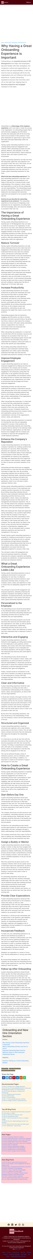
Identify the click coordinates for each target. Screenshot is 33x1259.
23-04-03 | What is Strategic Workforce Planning (14, 1151)
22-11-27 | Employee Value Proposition (11, 1094)
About (3, 1252)
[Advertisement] (16, 23)
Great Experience (22, 42)
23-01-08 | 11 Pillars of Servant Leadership (12, 1176)
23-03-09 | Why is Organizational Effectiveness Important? (16, 1111)
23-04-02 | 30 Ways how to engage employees (13, 1086)
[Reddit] (21, 1077)
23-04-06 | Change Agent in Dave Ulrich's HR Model (14, 1141)
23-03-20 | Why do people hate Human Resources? (14, 1162)
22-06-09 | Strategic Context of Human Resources (14, 1100)
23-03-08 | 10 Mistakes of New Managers (12, 1168)
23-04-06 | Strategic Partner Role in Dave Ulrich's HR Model (16, 1143)
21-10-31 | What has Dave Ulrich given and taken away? (15, 1124)
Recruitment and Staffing (8, 1070)
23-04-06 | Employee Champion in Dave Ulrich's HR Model (16, 1140)
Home (2, 42)
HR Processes (8, 42)
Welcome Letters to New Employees (13, 1052)
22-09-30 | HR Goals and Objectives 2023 (12, 1114)
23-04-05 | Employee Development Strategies (13, 1146)
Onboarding (14, 42)
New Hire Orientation (14, 1068)
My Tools (23, 1252)
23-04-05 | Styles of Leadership (10, 1144)
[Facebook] (3, 1077)
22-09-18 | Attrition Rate (8, 1095)
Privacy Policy (15, 1252)
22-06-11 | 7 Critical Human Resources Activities (13, 1099)
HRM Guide (17, 1249)
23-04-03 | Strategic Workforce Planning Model (13, 1149)
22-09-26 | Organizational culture (10, 1116)
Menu (28, 2)
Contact (9, 1252)
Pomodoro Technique (14, 1254)
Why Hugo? (24, 1254)
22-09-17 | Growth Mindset (8, 1097)
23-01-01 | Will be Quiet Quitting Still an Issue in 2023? (15, 1177)
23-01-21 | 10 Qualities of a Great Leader (12, 1171)
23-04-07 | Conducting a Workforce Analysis (13, 1137)
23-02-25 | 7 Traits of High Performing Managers (14, 1170)
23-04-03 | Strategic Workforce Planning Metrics (14, 1147)
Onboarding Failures (8, 1054)
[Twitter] (7, 1077)
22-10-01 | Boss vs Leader (8, 1113)
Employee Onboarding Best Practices (13, 1050)
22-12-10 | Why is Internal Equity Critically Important (14, 1179)
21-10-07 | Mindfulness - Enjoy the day (11, 1125)
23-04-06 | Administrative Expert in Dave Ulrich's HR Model (16, 1138)
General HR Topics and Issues (18, 1256)
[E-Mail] (10, 1077)
